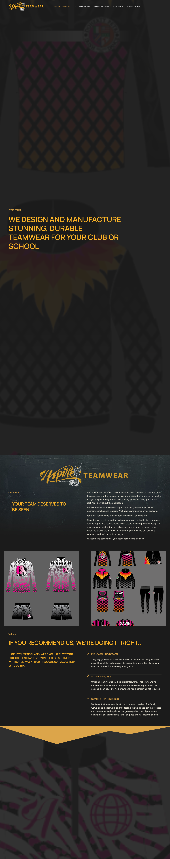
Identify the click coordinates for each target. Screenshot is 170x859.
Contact (118, 6)
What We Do (62, 6)
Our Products (82, 6)
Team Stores (101, 6)
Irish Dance (133, 6)
